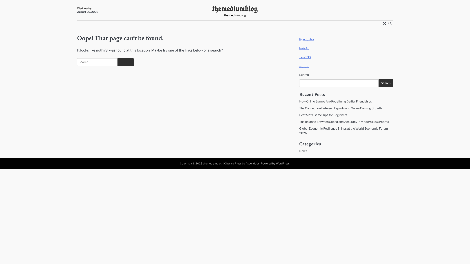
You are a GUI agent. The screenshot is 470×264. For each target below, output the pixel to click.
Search (304, 75)
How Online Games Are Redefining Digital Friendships (335, 101)
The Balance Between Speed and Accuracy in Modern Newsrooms (344, 122)
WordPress (283, 163)
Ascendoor (252, 163)
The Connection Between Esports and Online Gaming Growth (340, 108)
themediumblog (235, 8)
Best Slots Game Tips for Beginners (323, 115)
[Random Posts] (384, 23)
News (303, 151)
